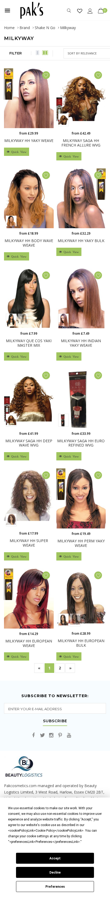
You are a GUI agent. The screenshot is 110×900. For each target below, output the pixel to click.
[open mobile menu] (7, 10)
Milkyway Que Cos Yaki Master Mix (29, 343)
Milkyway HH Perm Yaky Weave (81, 543)
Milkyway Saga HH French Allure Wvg (80, 143)
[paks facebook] (33, 735)
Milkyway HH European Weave (28, 643)
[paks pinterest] (60, 735)
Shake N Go (45, 27)
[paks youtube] (68, 735)
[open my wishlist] (79, 11)
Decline (55, 872)
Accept (55, 858)
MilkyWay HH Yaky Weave (28, 140)
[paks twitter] (42, 735)
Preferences (55, 887)
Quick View (18, 151)
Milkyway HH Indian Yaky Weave (81, 343)
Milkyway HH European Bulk (81, 643)
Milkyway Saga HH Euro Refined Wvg (81, 443)
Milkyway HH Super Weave (29, 543)
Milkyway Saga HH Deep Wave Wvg (28, 443)
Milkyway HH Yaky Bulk (81, 240)
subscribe (55, 721)
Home (9, 27)
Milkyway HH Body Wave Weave (29, 243)
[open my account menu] (90, 11)
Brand (24, 27)
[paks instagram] (51, 735)
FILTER (15, 53)
